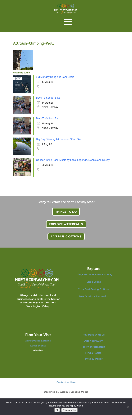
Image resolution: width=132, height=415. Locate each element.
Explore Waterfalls (66, 224)
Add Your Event (93, 340)
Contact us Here (66, 382)
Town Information (94, 346)
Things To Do (66, 211)
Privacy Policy (94, 358)
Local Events (38, 345)
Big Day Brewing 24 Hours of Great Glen (59, 139)
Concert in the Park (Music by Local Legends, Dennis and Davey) (73, 160)
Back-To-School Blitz (48, 97)
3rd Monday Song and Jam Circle (55, 77)
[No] (128, 406)
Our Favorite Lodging (38, 340)
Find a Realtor (93, 352)
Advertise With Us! (94, 334)
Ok (57, 410)
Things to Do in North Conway (93, 274)
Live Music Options (66, 236)
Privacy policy (69, 410)
